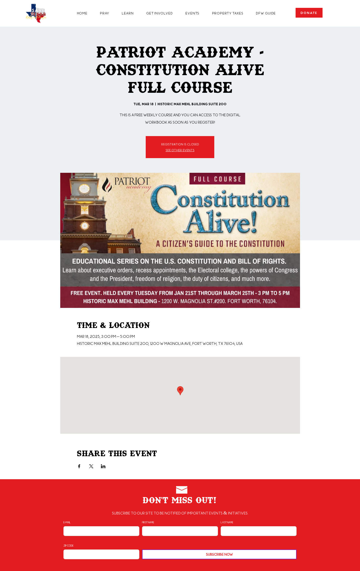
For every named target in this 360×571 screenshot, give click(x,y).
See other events (180, 150)
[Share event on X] (91, 466)
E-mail (67, 522)
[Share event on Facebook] (79, 466)
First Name (148, 522)
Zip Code (68, 545)
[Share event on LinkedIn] (103, 466)
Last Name (227, 522)
